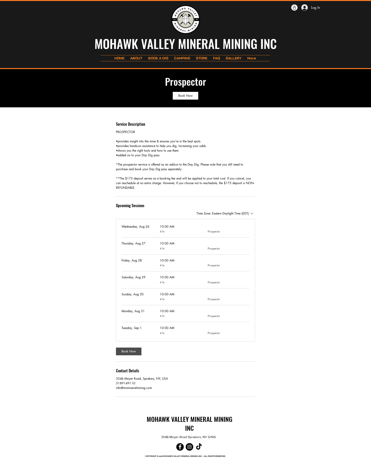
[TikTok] (199, 447)
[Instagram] (189, 447)
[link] (185, 96)
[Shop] (294, 7)
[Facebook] (180, 447)
